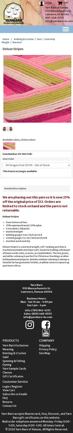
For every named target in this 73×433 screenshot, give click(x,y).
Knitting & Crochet (24, 39)
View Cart (9, 390)
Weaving (8, 349)
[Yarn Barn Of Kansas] (14, 13)
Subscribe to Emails (15, 394)
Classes (7, 372)
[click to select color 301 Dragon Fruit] (9, 148)
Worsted (17, 42)
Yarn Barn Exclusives (16, 345)
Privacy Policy (48, 349)
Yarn (39, 39)
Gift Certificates (13, 376)
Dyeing (7, 364)
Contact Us (9, 405)
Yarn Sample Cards (14, 368)
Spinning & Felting (14, 361)
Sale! (6, 357)
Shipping (44, 345)
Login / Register (13, 386)
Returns (8, 402)
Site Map (44, 353)
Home (6, 39)
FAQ (5, 398)
